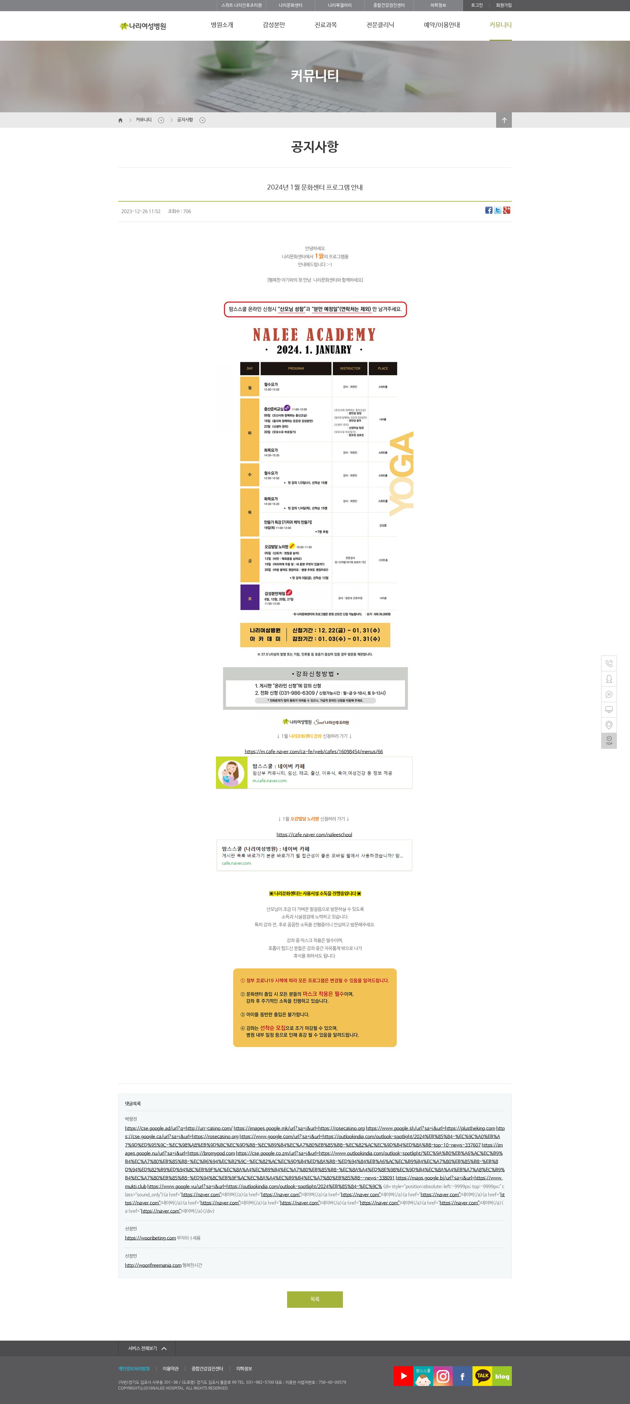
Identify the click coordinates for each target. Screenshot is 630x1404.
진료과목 (326, 25)
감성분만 (274, 25)
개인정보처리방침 (134, 1368)
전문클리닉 (380, 25)
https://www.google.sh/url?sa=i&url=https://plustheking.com (430, 1128)
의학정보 (438, 5)
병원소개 (222, 25)
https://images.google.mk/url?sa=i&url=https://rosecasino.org (299, 1128)
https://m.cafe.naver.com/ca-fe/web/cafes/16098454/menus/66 (314, 751)
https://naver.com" (201, 1194)
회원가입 (504, 5)
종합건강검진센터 (389, 5)
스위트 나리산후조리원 (241, 5)
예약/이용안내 (442, 25)
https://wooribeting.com (150, 1238)
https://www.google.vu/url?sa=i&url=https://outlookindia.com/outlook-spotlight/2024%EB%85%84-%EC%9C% (264, 1186)
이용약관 (170, 1368)
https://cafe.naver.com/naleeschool (314, 834)
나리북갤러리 (340, 5)
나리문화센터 (291, 5)
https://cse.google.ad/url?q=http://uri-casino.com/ (179, 1128)
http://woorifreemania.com (153, 1265)
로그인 (477, 5)
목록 (315, 1299)
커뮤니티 (501, 25)
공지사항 (185, 120)
